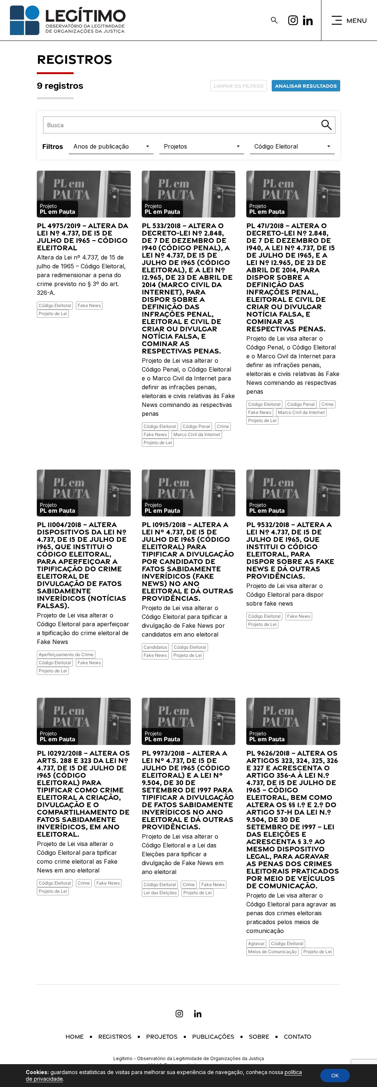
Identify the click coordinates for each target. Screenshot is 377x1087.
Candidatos (155, 647)
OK (335, 1076)
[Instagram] (293, 20)
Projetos (175, 146)
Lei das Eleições (160, 892)
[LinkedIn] (307, 20)
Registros (114, 1036)
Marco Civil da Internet (196, 434)
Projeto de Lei (53, 313)
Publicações (213, 1036)
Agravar (256, 943)
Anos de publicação (101, 146)
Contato (297, 1036)
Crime (223, 426)
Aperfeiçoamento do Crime (66, 654)
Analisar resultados (306, 86)
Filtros (52, 146)
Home (75, 1036)
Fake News (89, 305)
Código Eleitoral (276, 146)
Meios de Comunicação (272, 951)
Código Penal (196, 426)
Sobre (259, 1036)
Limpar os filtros (239, 86)
